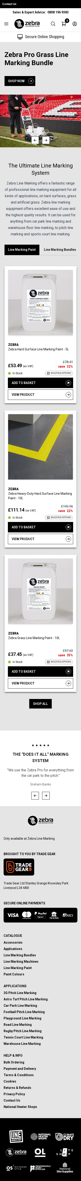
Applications (13, 949)
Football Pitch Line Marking (24, 1012)
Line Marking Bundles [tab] (60, 249)
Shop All (40, 704)
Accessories (13, 942)
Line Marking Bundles (20, 955)
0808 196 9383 (58, 12)
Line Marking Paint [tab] (22, 249)
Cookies (10, 1081)
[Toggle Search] (53, 23)
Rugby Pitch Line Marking (23, 1031)
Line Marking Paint (18, 968)
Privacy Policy (14, 1094)
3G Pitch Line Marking (20, 993)
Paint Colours (14, 974)
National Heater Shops (20, 1107)
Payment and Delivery (20, 1068)
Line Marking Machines (21, 961)
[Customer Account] (74, 23)
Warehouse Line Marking (22, 1044)
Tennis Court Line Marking (23, 1037)
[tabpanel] (40, 487)
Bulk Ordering (14, 1062)
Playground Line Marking (22, 1018)
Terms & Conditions (19, 1075)
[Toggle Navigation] (6, 23)
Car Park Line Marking (20, 1005)
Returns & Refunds (17, 1088)
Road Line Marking (18, 1024)
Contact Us (9, 4)
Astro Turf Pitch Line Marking (26, 999)
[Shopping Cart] (63, 23)
